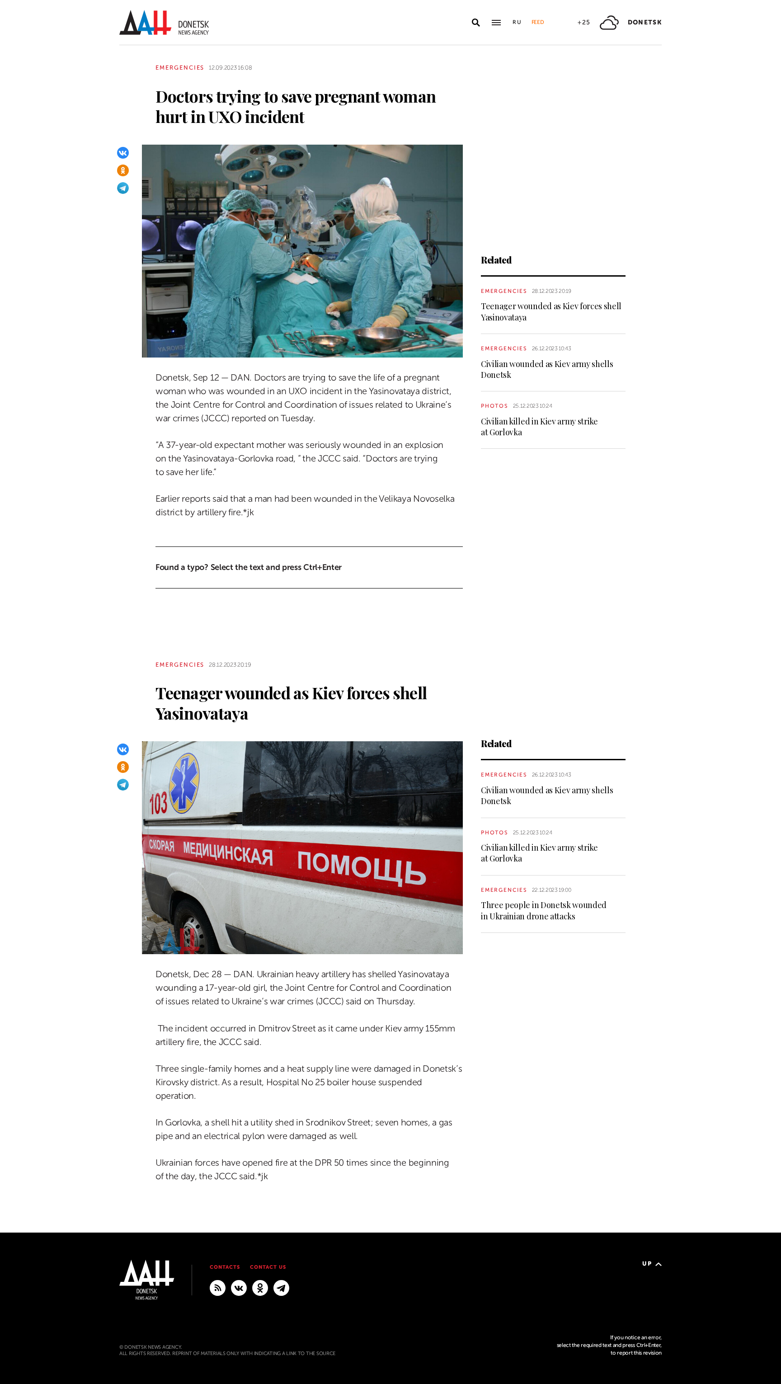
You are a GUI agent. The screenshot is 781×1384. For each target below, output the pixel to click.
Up (647, 1263)
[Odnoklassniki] (123, 170)
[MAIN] (281, 1288)
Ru (517, 22)
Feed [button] (538, 22)
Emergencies (179, 67)
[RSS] (218, 1288)
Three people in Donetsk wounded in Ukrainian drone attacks (544, 910)
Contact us (268, 1267)
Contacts (225, 1267)
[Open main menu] (496, 22)
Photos (494, 406)
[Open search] (476, 22)
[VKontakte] (123, 153)
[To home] (164, 22)
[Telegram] (123, 188)
